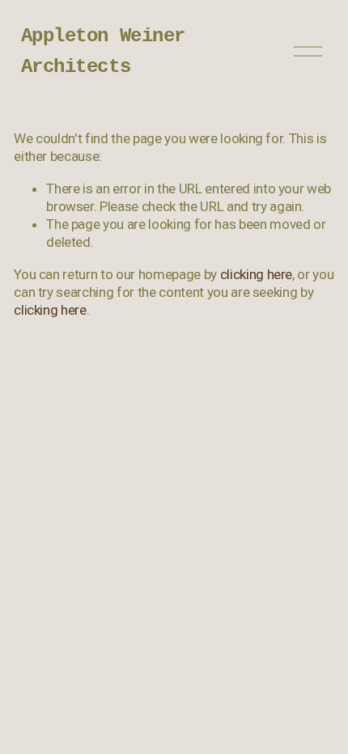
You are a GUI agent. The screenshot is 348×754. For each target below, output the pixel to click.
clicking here (256, 274)
